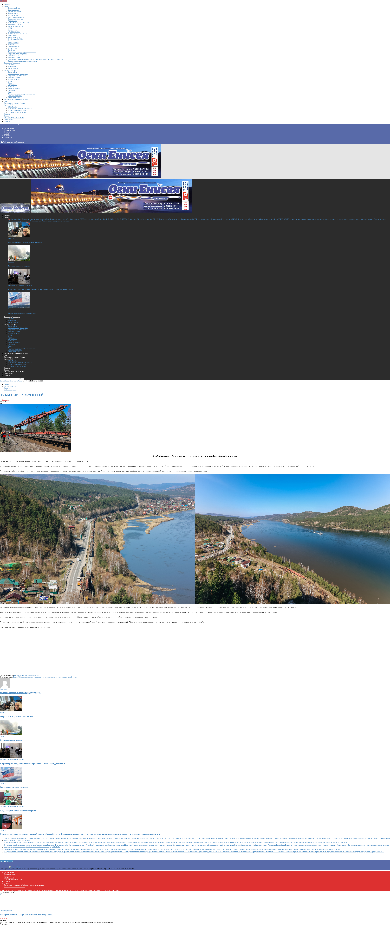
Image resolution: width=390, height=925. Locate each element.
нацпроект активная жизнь (17, 75)
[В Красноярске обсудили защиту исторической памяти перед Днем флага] (19, 283)
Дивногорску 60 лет (15, 24)
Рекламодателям (9, 130)
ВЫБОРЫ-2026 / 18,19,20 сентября (16, 99)
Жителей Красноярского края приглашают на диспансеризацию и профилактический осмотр (45, 677)
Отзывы (7, 121)
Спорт (10, 83)
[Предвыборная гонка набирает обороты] (11, 805)
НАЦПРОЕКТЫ (10, 70)
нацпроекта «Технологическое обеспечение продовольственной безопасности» (35, 59)
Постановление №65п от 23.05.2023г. (26, 675)
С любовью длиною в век (17, 112)
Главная (7, 4)
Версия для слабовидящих (14, 142)
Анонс (6, 116)
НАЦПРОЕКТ (13, 48)
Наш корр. (5, 400)
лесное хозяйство (14, 46)
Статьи (6, 6)
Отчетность (8, 137)
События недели (10, 390)
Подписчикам (9, 128)
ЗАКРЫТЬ (3, 1)
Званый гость (12, 30)
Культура (11, 44)
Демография (12, 72)
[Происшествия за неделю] (19, 260)
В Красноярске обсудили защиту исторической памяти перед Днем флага (40, 289)
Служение (11, 65)
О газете (7, 132)
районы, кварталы (14, 11)
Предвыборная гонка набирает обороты (18, 810)
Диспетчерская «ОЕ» (15, 26)
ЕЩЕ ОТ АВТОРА (34, 693)
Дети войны (12, 21)
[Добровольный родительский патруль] (19, 236)
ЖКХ (10, 28)
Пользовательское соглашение (14, 887)
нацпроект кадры (14, 55)
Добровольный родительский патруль (25, 242)
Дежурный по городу (15, 19)
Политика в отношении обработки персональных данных (24, 885)
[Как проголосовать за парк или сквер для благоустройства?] (16, 909)
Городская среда (13, 10)
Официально (8, 119)
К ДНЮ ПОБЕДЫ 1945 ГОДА (18, 22)
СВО (6, 101)
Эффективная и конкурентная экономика (22, 61)
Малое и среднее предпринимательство (22, 52)
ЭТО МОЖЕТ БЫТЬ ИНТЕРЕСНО (13, 693)
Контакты (7, 135)
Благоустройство (14, 8)
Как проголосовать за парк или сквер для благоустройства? (26, 915)
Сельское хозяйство (15, 96)
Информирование (14, 37)
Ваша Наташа (13, 13)
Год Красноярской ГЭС (16, 17)
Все (9, 219)
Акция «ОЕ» (12, 107)
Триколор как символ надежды (22, 313)
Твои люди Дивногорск (12, 63)
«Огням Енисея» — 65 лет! (17, 110)
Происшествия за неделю (19, 266)
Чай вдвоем (12, 66)
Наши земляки (13, 68)
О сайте (6, 134)
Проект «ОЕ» (8, 105)
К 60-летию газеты (14, 41)
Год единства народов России (14, 103)
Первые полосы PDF (15, 879)
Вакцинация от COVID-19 (17, 33)
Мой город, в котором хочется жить (20, 108)
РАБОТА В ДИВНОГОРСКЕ (14, 118)
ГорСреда (11, 50)
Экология (11, 90)
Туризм (10, 92)
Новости (11, 238)
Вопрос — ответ (14, 15)
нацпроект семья (14, 57)
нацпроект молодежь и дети (18, 74)
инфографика (12, 35)
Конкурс (7, 114)
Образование (12, 85)
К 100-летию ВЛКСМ (15, 39)
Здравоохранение (14, 32)
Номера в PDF (9, 878)
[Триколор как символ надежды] (19, 307)
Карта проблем (13, 43)
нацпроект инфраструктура (17, 54)
